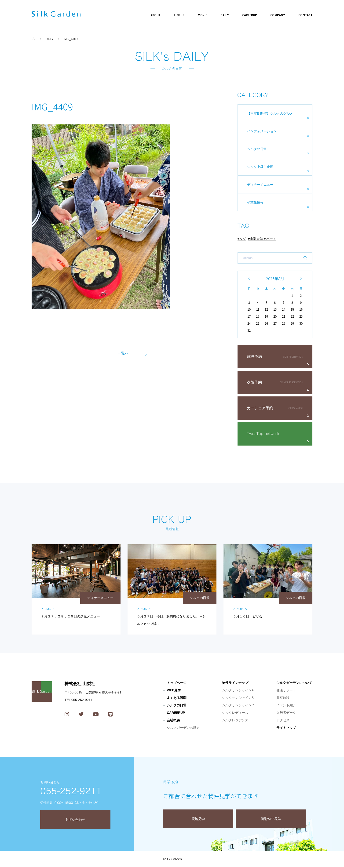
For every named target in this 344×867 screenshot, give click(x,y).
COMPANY (277, 15)
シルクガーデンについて (294, 683)
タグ (242, 239)
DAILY (224, 15)
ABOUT (155, 15)
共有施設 (282, 698)
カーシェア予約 (260, 408)
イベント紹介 (286, 705)
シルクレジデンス (235, 720)
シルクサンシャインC (238, 705)
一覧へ (123, 353)
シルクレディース (235, 713)
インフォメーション (262, 131)
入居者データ (286, 713)
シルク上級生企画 (260, 167)
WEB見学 (174, 690)
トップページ (177, 683)
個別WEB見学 (271, 819)
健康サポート (286, 690)
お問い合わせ (75, 819)
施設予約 (254, 357)
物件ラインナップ (235, 683)
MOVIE (202, 15)
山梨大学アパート (263, 239)
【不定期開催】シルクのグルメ (270, 113)
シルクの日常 (257, 149)
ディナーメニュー (260, 184)
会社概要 (173, 720)
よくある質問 (177, 698)
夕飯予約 (254, 382)
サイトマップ (286, 727)
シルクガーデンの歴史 (183, 727)
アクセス (282, 720)
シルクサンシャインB (238, 698)
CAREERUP (249, 15)
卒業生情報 (255, 202)
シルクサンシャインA (238, 690)
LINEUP (179, 15)
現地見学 (198, 819)
